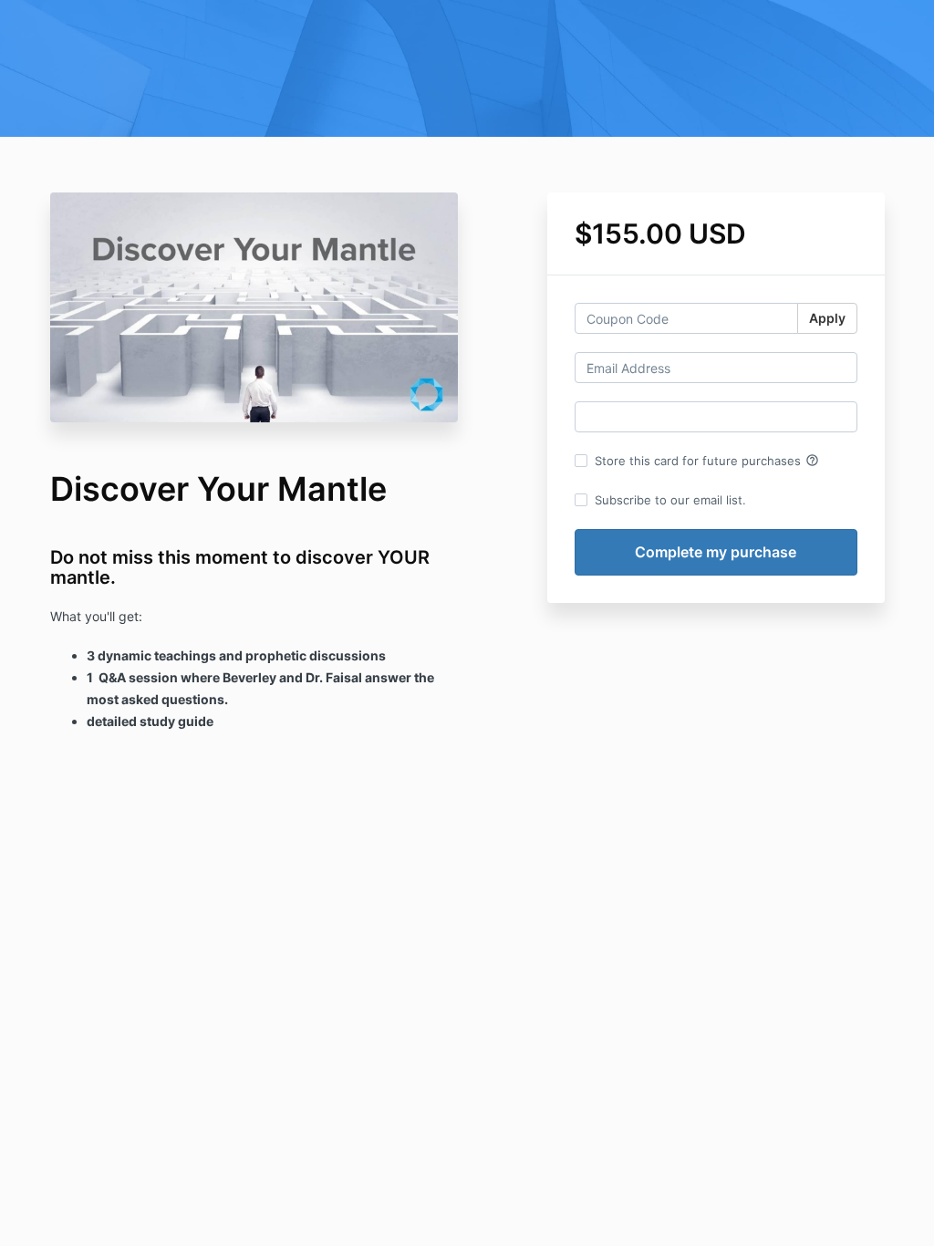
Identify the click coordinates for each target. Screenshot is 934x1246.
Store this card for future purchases (707, 460)
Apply (827, 318)
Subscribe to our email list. (670, 500)
